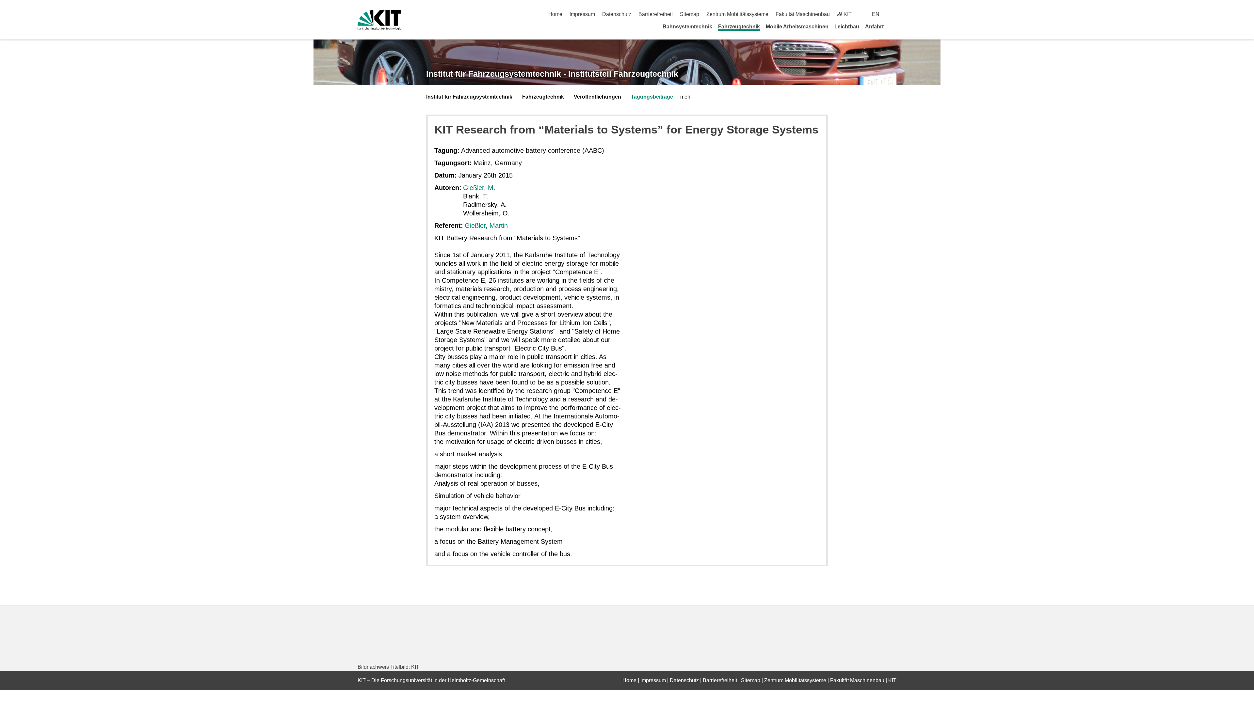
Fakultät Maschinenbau (803, 14)
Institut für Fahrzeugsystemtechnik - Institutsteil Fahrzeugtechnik (552, 73)
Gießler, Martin (486, 225)
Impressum (582, 14)
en (875, 14)
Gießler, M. (479, 187)
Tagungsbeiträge (652, 97)
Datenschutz (616, 14)
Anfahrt (874, 26)
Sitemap (689, 14)
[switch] (894, 14)
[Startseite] (894, 26)
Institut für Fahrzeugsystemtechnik (469, 97)
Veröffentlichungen (597, 97)
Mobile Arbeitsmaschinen (797, 26)
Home (555, 14)
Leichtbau (846, 26)
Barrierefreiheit (655, 14)
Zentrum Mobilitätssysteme (737, 14)
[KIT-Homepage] (379, 20)
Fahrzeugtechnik (739, 26)
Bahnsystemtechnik (687, 26)
